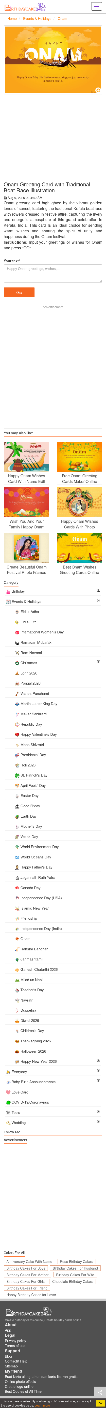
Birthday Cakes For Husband (75, 1268)
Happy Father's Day (36, 866)
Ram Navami (31, 652)
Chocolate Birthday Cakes (72, 1281)
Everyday (19, 1071)
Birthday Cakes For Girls (25, 1281)
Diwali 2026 (29, 1020)
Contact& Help (16, 1361)
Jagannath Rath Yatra (37, 877)
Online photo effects (20, 1381)
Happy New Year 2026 (38, 1061)
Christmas (28, 662)
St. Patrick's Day (34, 775)
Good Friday (30, 805)
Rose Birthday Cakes (76, 1261)
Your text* (12, 260)
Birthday (18, 591)
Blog (8, 1356)
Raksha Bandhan (34, 948)
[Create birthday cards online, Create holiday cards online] (26, 6)
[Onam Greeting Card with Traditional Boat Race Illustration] (53, 59)
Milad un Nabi (31, 979)
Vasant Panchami (34, 693)
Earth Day (28, 816)
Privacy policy (15, 1340)
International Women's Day (42, 631)
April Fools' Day (33, 785)
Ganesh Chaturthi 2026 (39, 969)
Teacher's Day (32, 989)
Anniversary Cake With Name (29, 1261)
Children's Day (32, 1030)
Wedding (19, 1122)
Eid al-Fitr (28, 621)
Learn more (42, 1405)
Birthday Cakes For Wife (75, 1274)
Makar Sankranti (33, 713)
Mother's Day (31, 826)
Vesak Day (29, 836)
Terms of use (15, 1345)
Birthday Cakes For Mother (27, 1274)
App (8, 1330)
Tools (16, 1112)
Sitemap (11, 1365)
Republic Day (31, 724)
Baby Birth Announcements (34, 1081)
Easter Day (29, 795)
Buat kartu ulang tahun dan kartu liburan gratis (41, 1376)
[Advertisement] (53, 135)
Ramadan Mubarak (36, 642)
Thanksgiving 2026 (35, 1040)
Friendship (28, 918)
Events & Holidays (26, 601)
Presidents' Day (33, 754)
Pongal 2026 (30, 683)
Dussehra (28, 1010)
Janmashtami (31, 958)
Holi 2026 (27, 764)
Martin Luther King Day (38, 703)
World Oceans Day (35, 856)
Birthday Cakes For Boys (25, 1268)
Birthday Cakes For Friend (27, 1288)
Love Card (20, 1091)
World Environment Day (39, 846)
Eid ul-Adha (29, 611)
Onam (25, 938)
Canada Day (30, 887)
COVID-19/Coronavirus (30, 1102)
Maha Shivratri (32, 744)
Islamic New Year (34, 908)
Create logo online (19, 1386)
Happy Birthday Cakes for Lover (31, 1294)
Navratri (26, 1000)
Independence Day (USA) (41, 897)
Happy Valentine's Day (38, 734)
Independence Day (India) (41, 928)
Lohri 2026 (28, 672)
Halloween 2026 (33, 1051)
